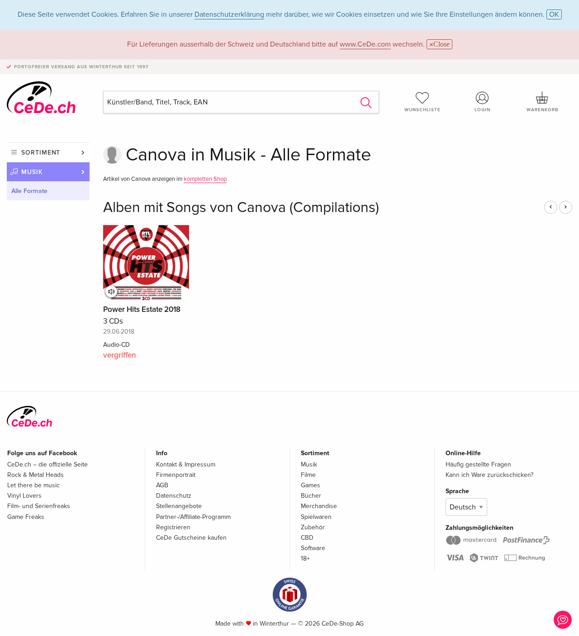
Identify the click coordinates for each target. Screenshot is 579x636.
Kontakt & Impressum (185, 464)
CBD (307, 538)
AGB (162, 485)
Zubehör (313, 527)
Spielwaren (316, 517)
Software (313, 548)
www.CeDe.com (365, 44)
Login (482, 110)
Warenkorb (542, 110)
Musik (32, 172)
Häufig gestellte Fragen (478, 464)
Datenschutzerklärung (229, 14)
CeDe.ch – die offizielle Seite (47, 464)
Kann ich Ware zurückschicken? (489, 475)
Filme (308, 475)
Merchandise (319, 506)
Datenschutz (173, 495)
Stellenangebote (179, 506)
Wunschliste (422, 110)
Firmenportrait (175, 475)
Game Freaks (25, 517)
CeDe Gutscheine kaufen (191, 538)
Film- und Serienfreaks (38, 506)
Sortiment (40, 152)
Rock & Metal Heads (35, 475)
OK (554, 14)
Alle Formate (29, 191)
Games (310, 485)
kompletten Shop (205, 179)
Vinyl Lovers (24, 495)
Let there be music (33, 485)
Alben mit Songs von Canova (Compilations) (241, 208)
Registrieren (173, 527)
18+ (305, 558)
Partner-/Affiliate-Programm (193, 517)
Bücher (311, 495)
